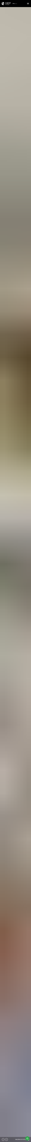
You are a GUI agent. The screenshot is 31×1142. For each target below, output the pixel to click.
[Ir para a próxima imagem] (6, 1139)
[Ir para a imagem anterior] (3, 1139)
